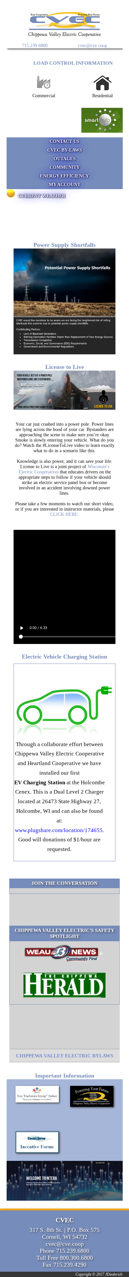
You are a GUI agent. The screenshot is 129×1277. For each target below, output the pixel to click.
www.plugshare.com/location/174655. (59, 830)
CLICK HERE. (64, 514)
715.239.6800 (35, 45)
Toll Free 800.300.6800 (64, 1257)
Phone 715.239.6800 (64, 1250)
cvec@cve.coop (92, 45)
